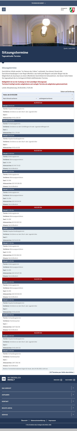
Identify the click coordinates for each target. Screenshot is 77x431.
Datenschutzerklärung (38, 420)
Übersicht (24, 420)
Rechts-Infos (7, 408)
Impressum (52, 420)
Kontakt (5, 401)
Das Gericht (6, 388)
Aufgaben (5, 395)
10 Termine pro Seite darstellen (61, 372)
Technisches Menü (38, 3)
